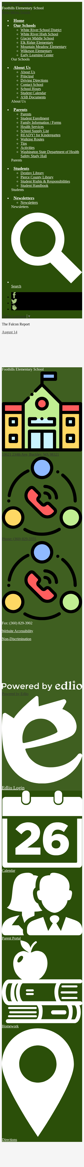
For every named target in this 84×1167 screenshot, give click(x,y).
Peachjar (14, 307)
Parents (26, 114)
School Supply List (35, 131)
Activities (28, 148)
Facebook (14, 295)
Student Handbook (34, 185)
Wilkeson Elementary (36, 51)
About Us (28, 72)
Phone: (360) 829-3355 (19, 539)
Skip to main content (17, 4)
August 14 (9, 332)
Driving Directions (34, 80)
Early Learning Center (37, 55)
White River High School (39, 34)
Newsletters (29, 202)
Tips (24, 143)
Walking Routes (32, 139)
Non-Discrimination (16, 639)
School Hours (31, 89)
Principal (27, 76)
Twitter (14, 301)
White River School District (41, 30)
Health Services (32, 127)
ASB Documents (33, 97)
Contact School (32, 85)
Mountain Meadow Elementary (43, 47)
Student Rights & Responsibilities (45, 181)
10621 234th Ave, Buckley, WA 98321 (30, 454)
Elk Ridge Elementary (37, 42)
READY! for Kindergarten (40, 135)
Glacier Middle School (37, 38)
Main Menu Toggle (16, 12)
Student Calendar (33, 93)
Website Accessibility (17, 631)
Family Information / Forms (41, 122)
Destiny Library (32, 173)
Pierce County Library (37, 177)
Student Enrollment (35, 118)
